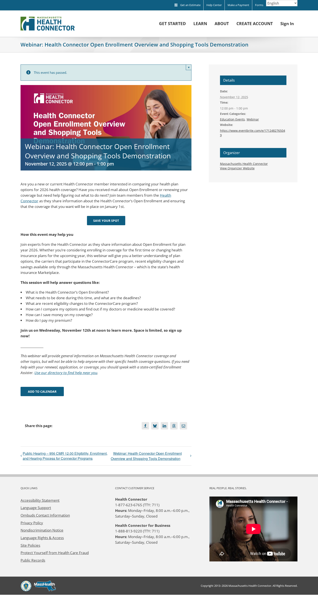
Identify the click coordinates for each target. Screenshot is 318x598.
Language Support (36, 507)
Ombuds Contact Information (45, 515)
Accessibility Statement (40, 500)
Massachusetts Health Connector (244, 164)
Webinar (253, 119)
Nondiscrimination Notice (42, 530)
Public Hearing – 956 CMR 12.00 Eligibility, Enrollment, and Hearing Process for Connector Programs (65, 456)
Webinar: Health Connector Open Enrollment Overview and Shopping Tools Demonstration (146, 456)
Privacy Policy (32, 522)
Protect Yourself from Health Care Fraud (55, 552)
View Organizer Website (237, 168)
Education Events (232, 119)
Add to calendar (42, 391)
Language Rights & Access (42, 537)
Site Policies (30, 545)
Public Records (33, 560)
